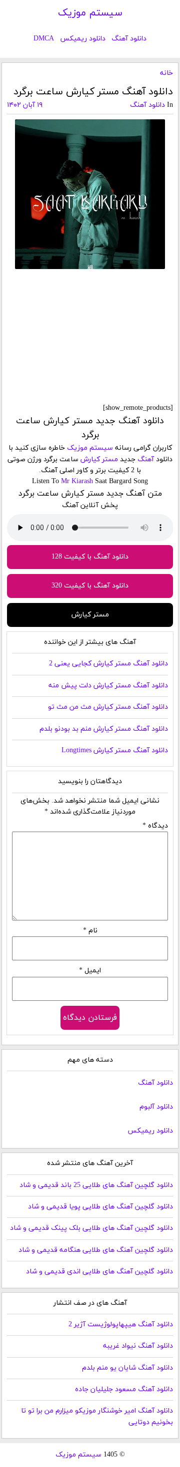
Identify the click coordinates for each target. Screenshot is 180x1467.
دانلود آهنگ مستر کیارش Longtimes (115, 750)
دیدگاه (155, 826)
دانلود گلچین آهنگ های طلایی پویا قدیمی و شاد (100, 1206)
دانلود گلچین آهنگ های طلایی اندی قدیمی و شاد (99, 1271)
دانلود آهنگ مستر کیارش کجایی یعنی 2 (108, 663)
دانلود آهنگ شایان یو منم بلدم (127, 1368)
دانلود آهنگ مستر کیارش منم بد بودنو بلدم (104, 729)
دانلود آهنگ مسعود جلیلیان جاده (124, 1389)
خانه (166, 73)
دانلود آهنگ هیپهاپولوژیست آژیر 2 (120, 1324)
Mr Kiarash (77, 481)
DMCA (44, 38)
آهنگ (146, 459)
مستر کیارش (99, 459)
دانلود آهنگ (129, 38)
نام (90, 930)
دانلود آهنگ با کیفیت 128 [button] (90, 557)
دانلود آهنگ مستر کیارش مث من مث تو (108, 707)
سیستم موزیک (90, 13)
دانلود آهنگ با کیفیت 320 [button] (90, 585)
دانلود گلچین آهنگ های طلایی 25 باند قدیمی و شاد (96, 1185)
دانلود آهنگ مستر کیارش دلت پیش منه (108, 685)
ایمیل (90, 970)
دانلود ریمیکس (83, 38)
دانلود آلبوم (156, 1107)
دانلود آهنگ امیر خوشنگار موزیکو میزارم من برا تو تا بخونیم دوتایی (97, 1416)
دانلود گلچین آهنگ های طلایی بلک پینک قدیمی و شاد (91, 1228)
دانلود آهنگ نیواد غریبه (138, 1346)
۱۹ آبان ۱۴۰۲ (24, 105)
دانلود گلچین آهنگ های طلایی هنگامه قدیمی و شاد (95, 1250)
